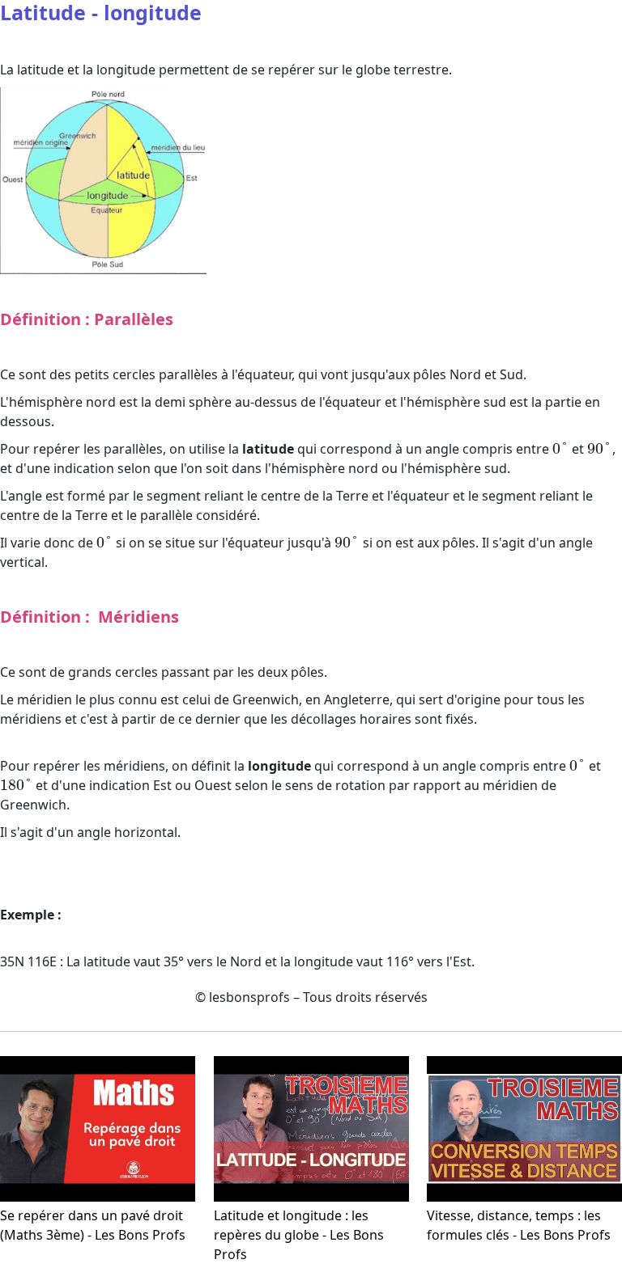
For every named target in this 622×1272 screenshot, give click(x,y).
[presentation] (560, 449)
